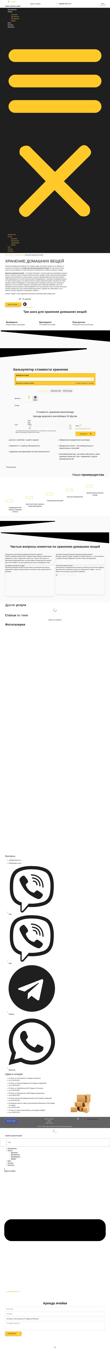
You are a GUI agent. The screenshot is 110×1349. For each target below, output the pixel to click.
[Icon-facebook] (89, 4)
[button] (55, 130)
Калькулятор (12, 9)
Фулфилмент (15, 18)
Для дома (14, 14)
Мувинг (13, 21)
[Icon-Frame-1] (85, 4)
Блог (9, 23)
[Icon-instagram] (94, 4)
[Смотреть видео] (25, 304)
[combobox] (55, 379)
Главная (7, 255)
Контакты (11, 27)
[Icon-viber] (76, 4)
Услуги (10, 11)
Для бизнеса (15, 16)
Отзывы (10, 25)
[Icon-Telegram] (80, 4)
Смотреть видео (28, 307)
